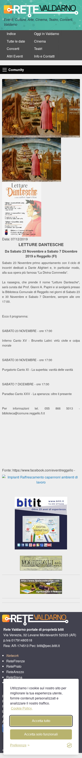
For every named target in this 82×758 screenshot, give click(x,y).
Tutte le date (16, 41)
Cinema (40, 41)
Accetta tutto (41, 721)
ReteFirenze (15, 661)
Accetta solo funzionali (41, 734)
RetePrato (13, 666)
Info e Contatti (44, 56)
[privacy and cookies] (69, 745)
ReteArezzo (15, 671)
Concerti (13, 48)
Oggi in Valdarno (46, 33)
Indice (11, 33)
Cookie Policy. (21, 708)
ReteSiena (14, 677)
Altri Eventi (15, 56)
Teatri (38, 48)
